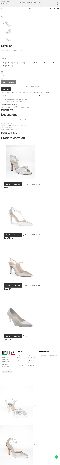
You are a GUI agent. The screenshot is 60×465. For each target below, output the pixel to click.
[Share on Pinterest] (38, 95)
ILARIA (7, 289)
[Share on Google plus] (36, 95)
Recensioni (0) (8, 133)
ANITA (7, 339)
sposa (40, 92)
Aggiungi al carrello (8, 82)
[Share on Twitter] (32, 95)
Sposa (17, 92)
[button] (29, 9)
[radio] (3, 63)
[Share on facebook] (31, 95)
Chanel (13, 92)
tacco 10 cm (45, 92)
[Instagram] (58, 2)
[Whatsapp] (58, 4)
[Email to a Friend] (39, 95)
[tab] (30, 109)
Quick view (17, 184)
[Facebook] (52, 2)
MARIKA (8, 238)
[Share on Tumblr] (35, 95)
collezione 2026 (29, 92)
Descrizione (7, 109)
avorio (23, 92)
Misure (4, 58)
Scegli (8, 184)
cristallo (36, 92)
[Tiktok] (55, 2)
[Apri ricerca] (48, 9)
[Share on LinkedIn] (34, 95)
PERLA (7, 187)
